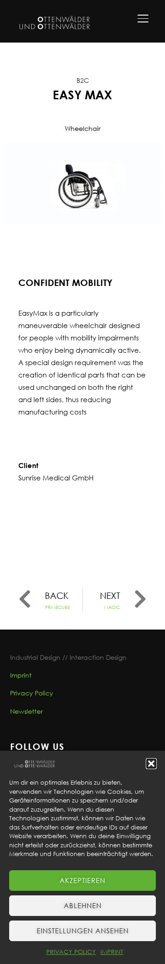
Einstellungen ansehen (83, 930)
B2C (83, 80)
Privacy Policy (31, 693)
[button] (151, 763)
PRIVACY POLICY (71, 952)
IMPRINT (111, 952)
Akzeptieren (82, 880)
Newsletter (26, 711)
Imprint (21, 675)
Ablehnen (83, 905)
